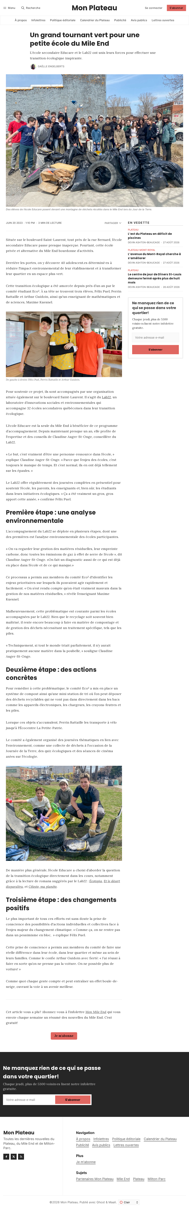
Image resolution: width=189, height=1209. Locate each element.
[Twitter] (14, 1157)
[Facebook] (6, 1157)
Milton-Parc (157, 1179)
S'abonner (176, 7)
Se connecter (154, 7)
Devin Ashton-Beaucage (144, 242)
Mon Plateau (69, 1202)
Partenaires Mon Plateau (95, 1179)
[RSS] (21, 1157)
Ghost (101, 1202)
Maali (112, 1202)
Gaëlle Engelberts (51, 66)
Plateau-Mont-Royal (141, 250)
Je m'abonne (63, 1036)
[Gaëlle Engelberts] (33, 66)
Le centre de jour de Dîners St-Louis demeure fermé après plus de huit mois (154, 278)
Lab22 (106, 397)
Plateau (133, 230)
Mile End (123, 1179)
